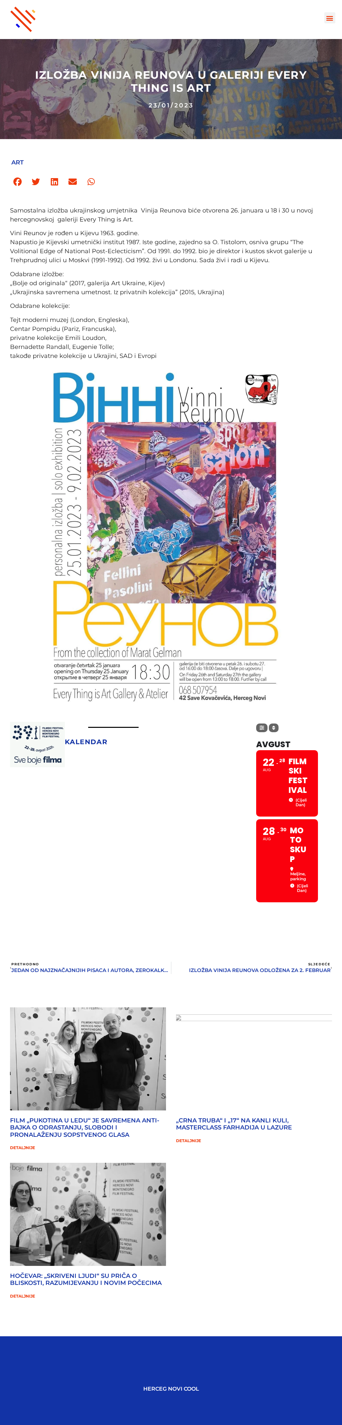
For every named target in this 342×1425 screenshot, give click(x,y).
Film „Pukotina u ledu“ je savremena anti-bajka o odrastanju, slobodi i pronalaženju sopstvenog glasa (84, 1127)
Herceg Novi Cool (171, 1389)
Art (17, 162)
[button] (329, 17)
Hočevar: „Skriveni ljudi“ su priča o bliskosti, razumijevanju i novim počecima (86, 1279)
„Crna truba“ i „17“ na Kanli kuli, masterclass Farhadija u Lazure (234, 1124)
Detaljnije (22, 1147)
